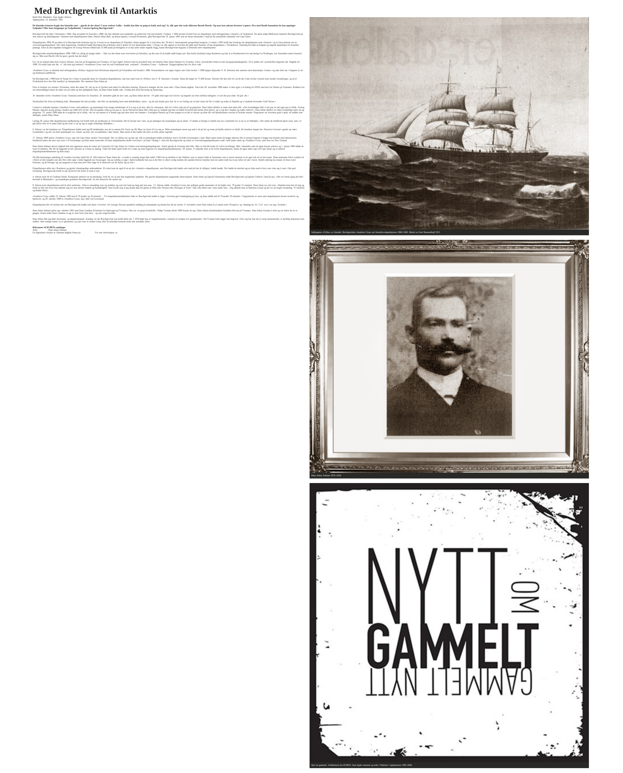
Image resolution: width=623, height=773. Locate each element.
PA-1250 (43, 230)
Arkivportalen (87, 232)
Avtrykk (121, 232)
